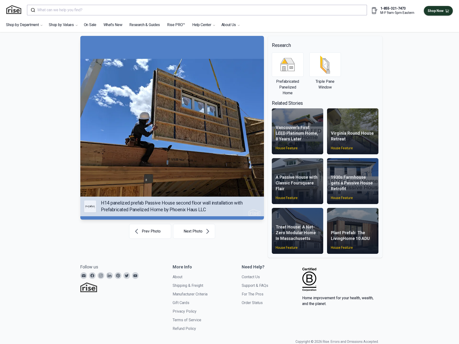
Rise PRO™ (176, 24)
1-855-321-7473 (393, 8)
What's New (113, 24)
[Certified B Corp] (309, 279)
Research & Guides (144, 24)
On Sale (90, 24)
